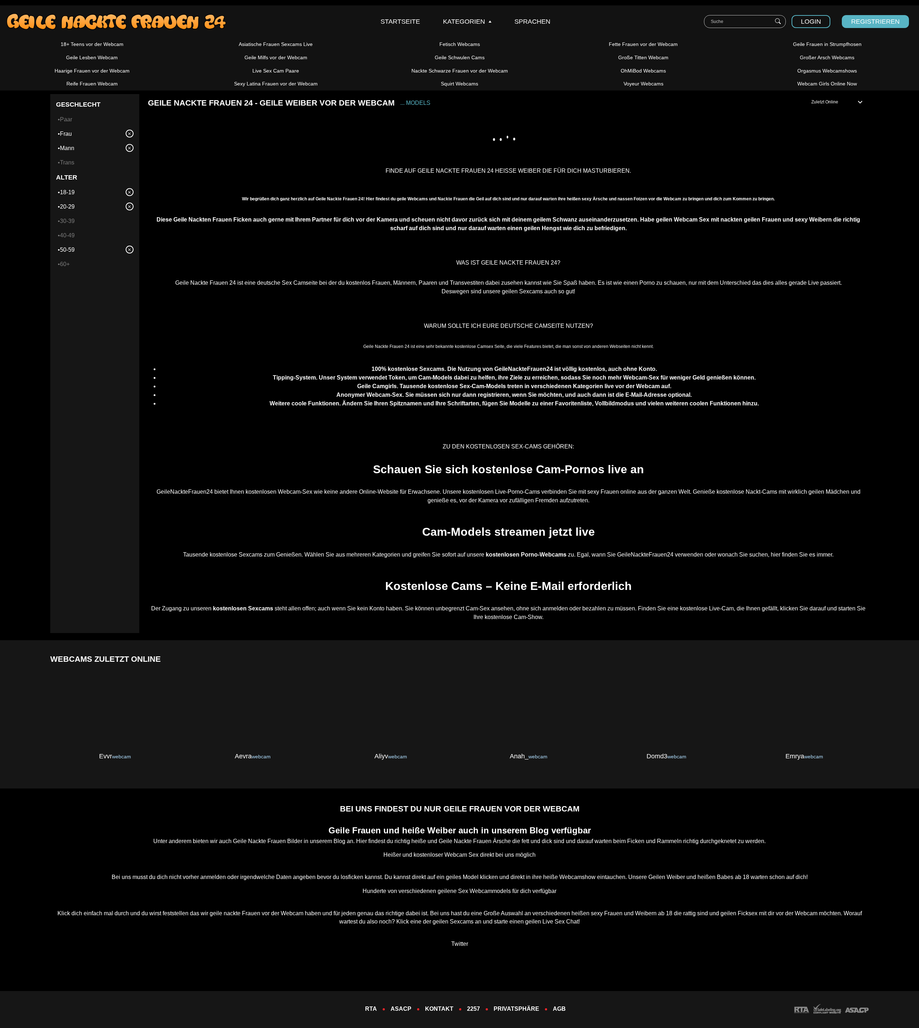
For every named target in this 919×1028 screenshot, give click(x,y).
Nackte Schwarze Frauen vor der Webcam (459, 71)
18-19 (67, 192)
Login (811, 21)
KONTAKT (439, 1009)
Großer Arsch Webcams (827, 57)
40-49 (67, 235)
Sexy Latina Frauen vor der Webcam (276, 84)
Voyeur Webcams (643, 84)
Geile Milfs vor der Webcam (275, 57)
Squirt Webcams (459, 84)
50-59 (67, 250)
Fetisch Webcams (459, 44)
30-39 (67, 221)
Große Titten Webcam (643, 57)
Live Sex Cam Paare (275, 71)
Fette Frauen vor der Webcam (643, 44)
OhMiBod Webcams (643, 71)
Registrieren (875, 21)
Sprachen (532, 21)
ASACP (401, 1009)
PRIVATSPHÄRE (516, 1009)
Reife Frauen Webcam (92, 84)
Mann (67, 148)
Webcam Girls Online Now (827, 84)
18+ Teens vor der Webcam (92, 44)
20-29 (67, 207)
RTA (371, 1009)
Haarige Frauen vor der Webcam (92, 71)
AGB (559, 1009)
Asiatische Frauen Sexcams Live (276, 44)
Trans (67, 162)
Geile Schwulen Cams (460, 57)
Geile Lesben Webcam (92, 57)
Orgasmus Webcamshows (827, 71)
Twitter (459, 944)
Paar (66, 119)
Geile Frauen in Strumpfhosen (827, 44)
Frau (66, 134)
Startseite (400, 21)
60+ (65, 264)
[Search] (777, 21)
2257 (473, 1009)
